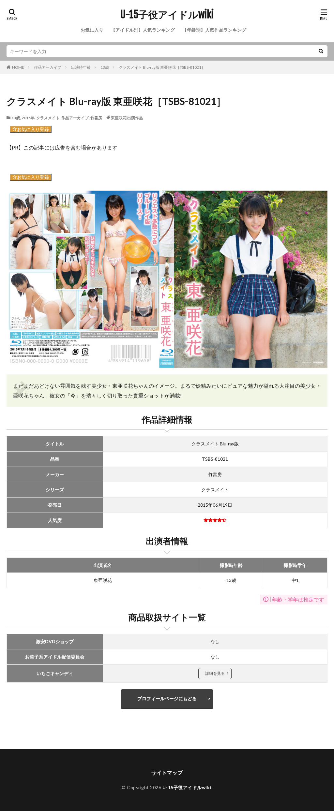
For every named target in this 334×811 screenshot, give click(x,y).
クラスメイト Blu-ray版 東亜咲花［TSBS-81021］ (162, 67)
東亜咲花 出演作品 (127, 117)
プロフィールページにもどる (167, 698)
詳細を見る (215, 673)
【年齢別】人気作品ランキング (214, 30)
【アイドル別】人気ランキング (143, 30)
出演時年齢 (81, 67)
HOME (18, 67)
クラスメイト (48, 117)
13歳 (104, 67)
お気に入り (92, 30)
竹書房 (96, 117)
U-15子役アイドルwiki (167, 15)
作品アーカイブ (47, 67)
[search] (320, 51)
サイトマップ (167, 772)
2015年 (28, 117)
